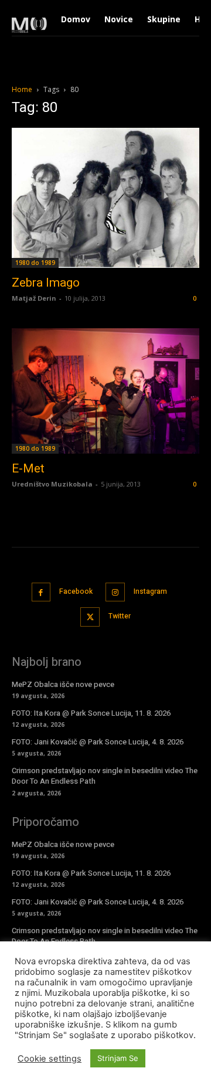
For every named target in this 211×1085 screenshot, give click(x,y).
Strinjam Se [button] (117, 1058)
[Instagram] (115, 592)
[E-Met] (105, 390)
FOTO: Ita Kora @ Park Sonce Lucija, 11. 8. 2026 (91, 713)
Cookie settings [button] (49, 1058)
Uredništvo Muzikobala (52, 483)
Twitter (119, 616)
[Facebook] (41, 592)
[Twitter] (90, 617)
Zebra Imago (46, 282)
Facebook (76, 591)
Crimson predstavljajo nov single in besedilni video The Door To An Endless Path (105, 776)
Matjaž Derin (34, 298)
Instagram (150, 591)
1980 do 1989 (35, 263)
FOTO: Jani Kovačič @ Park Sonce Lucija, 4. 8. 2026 (97, 741)
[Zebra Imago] (105, 198)
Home (22, 89)
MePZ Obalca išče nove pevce (63, 684)
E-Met (28, 468)
